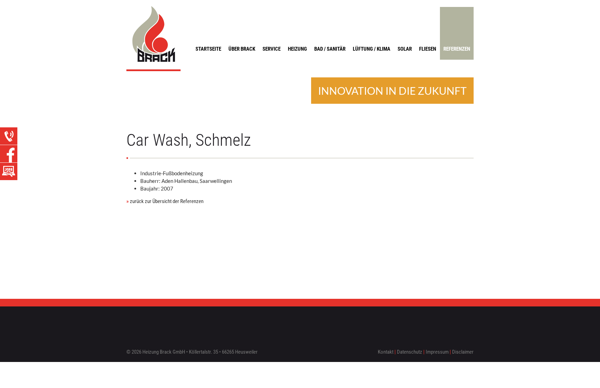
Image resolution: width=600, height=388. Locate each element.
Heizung (297, 49)
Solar (405, 49)
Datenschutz (409, 352)
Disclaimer (463, 352)
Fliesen (427, 49)
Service (271, 49)
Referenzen (456, 49)
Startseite (208, 49)
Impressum (437, 352)
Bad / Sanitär (329, 49)
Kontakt (385, 352)
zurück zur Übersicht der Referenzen (164, 201)
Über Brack (241, 49)
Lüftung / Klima (371, 49)
